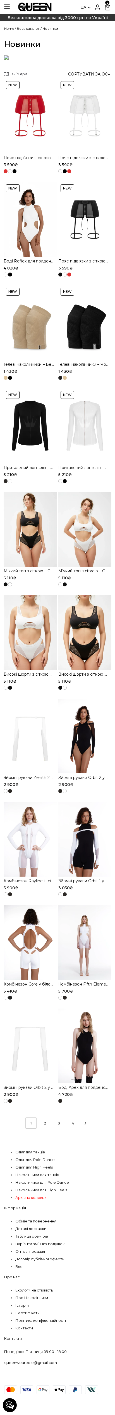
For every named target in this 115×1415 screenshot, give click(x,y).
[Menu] (7, 6)
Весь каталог (28, 28)
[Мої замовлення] (97, 7)
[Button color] (6, 171)
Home (9, 28)
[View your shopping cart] (107, 7)
